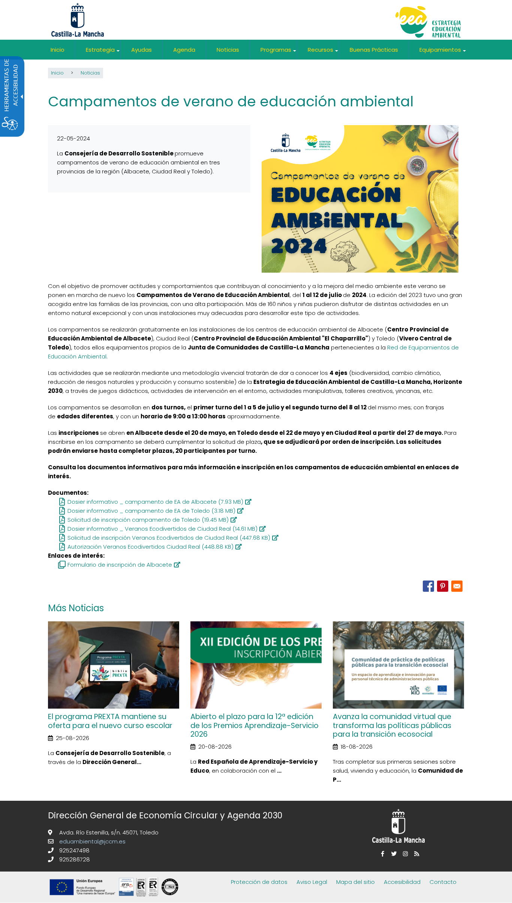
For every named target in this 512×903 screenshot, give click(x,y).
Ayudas (141, 50)
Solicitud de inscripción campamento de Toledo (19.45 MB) (148, 520)
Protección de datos (259, 882)
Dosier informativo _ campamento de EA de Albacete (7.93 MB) (155, 502)
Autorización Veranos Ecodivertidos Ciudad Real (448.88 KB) (150, 547)
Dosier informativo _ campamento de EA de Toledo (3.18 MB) (151, 511)
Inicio (57, 50)
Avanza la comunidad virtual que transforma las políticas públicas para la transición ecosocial (392, 725)
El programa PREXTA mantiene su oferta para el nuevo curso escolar (110, 721)
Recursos (323, 53)
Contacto (443, 882)
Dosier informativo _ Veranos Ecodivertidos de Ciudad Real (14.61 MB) (162, 529)
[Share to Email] (457, 586)
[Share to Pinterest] (442, 586)
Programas (278, 53)
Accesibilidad (402, 882)
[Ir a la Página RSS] (415, 853)
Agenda (184, 50)
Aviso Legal (311, 882)
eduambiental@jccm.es (92, 841)
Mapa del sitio (355, 882)
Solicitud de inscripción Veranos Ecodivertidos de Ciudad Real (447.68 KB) (168, 538)
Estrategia (103, 53)
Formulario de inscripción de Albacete (119, 565)
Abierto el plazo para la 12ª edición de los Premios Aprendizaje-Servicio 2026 (254, 725)
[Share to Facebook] (428, 586)
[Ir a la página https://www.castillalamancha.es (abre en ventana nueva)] (77, 19)
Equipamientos (443, 53)
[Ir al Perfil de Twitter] (393, 853)
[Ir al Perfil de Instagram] (404, 853)
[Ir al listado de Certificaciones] (115, 898)
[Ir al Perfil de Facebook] (381, 853)
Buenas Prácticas (374, 50)
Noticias (228, 50)
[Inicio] (428, 23)
